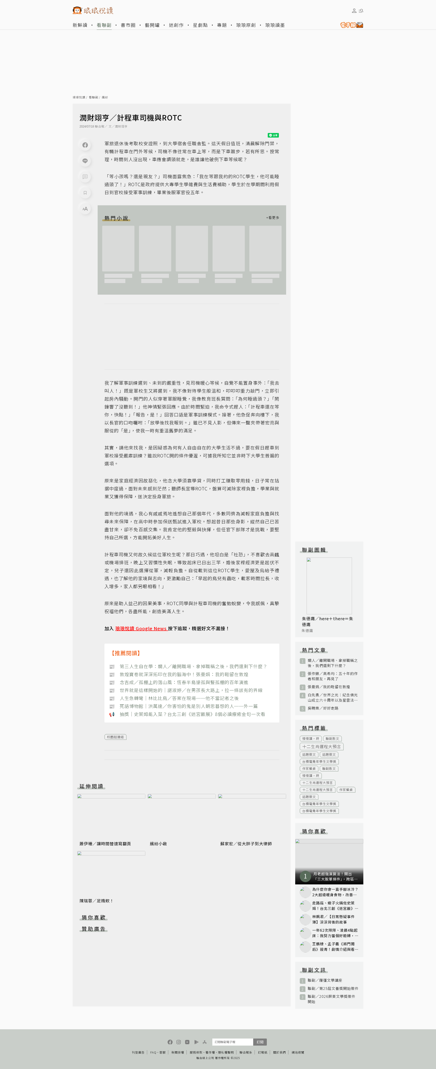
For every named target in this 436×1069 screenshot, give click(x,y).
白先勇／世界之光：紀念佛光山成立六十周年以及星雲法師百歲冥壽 (333, 697)
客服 (162, 1052)
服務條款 (196, 1052)
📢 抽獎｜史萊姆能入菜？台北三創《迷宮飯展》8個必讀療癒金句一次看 (187, 714)
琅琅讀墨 (275, 25)
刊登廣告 (138, 1052)
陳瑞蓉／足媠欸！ (96, 900)
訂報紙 (263, 1052)
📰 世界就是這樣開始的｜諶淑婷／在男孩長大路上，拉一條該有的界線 (186, 690)
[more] (273, 217)
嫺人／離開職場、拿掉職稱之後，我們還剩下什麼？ (333, 663)
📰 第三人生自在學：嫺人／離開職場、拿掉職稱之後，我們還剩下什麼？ (188, 666)
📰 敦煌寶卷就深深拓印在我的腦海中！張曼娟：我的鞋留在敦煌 (178, 674)
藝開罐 (152, 25)
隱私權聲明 (226, 1052)
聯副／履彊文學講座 (325, 980)
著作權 (210, 1052)
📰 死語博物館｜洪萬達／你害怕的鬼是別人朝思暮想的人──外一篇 (183, 706)
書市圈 (128, 25)
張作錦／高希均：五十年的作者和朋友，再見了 (333, 676)
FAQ (153, 1052)
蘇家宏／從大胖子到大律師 (246, 843)
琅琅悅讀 (79, 97)
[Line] (85, 161)
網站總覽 (298, 1052)
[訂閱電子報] (350, 25)
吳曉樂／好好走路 (323, 708)
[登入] (354, 10)
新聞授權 (177, 1052)
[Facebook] (85, 145)
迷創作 (176, 25)
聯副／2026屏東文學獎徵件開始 (331, 999)
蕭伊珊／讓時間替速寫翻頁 (105, 843)
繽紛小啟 (158, 843)
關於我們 (279, 1052)
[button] (85, 177)
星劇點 (200, 25)
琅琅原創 (246, 25)
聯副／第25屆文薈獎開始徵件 (333, 988)
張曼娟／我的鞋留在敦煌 (329, 686)
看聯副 (104, 25)
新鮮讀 (80, 25)
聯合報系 (246, 1052)
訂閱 (260, 1041)
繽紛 (105, 97)
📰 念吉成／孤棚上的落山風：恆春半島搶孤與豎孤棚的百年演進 (178, 682)
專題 (222, 25)
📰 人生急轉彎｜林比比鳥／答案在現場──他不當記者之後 (174, 698)
